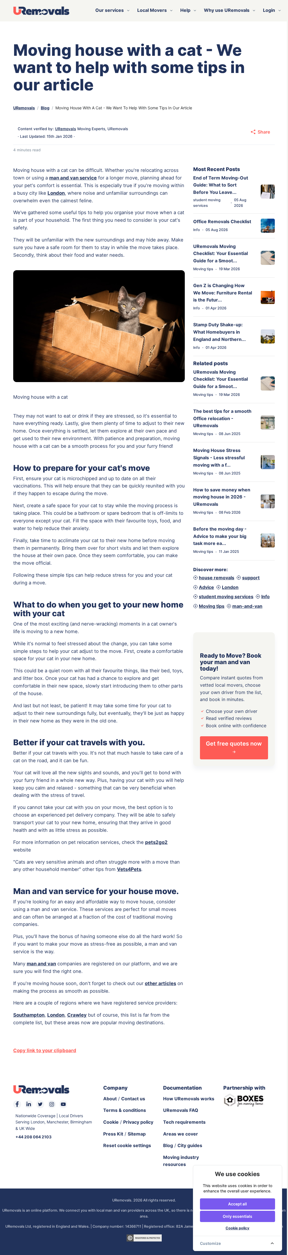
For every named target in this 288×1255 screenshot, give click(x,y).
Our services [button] (109, 10)
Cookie (111, 1122)
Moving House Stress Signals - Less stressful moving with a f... (219, 457)
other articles (160, 983)
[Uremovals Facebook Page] (17, 1104)
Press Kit (113, 1134)
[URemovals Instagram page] (52, 1104)
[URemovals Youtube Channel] (63, 1104)
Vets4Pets (129, 869)
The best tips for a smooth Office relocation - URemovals (222, 418)
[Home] (41, 10)
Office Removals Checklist (222, 221)
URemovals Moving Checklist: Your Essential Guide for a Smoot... (220, 253)
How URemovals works (188, 1098)
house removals (216, 577)
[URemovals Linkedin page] (29, 1104)
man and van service (73, 178)
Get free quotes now (234, 743)
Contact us (133, 1098)
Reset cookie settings (127, 1145)
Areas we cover (180, 1134)
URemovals (24, 107)
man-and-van (247, 606)
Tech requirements (184, 1122)
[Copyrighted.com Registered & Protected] (144, 1237)
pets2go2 (156, 842)
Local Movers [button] (152, 10)
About (110, 1098)
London (56, 193)
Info (265, 596)
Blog (45, 107)
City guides (189, 1145)
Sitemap (137, 1134)
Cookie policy (237, 1228)
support (251, 577)
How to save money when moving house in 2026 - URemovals (221, 497)
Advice (206, 587)
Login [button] (269, 10)
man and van (41, 963)
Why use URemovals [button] (226, 10)
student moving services (226, 596)
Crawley (77, 1015)
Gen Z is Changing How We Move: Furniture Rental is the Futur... (222, 293)
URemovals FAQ (180, 1110)
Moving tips (211, 606)
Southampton (28, 1015)
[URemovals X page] (40, 1104)
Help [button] (185, 10)
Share (264, 132)
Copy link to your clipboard (44, 1050)
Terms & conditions (124, 1110)
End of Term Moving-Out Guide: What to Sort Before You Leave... (220, 185)
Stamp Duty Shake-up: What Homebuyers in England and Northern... (219, 332)
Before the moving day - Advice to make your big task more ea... (220, 536)
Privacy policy (138, 1122)
